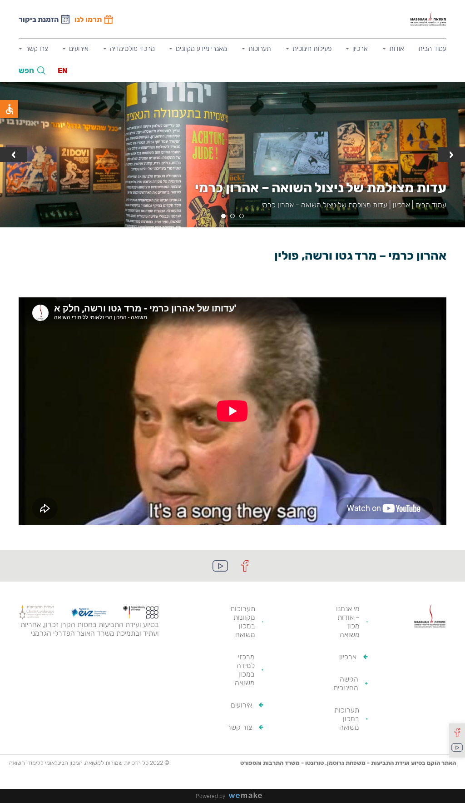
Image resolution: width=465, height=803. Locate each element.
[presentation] (451, 154)
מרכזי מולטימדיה (132, 49)
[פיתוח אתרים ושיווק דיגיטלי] (248, 796)
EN (63, 70)
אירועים (79, 49)
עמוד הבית (432, 49)
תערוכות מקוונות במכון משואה (242, 621)
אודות (396, 49)
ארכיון (360, 49)
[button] (241, 216)
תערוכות (259, 49)
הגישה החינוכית (345, 683)
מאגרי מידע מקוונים (201, 49)
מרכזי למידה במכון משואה (245, 669)
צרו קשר (36, 49)
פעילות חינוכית (311, 49)
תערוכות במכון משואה (346, 719)
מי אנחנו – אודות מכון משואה (348, 621)
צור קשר (239, 727)
